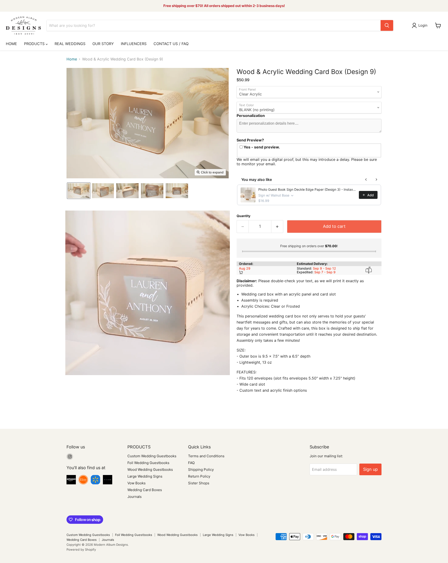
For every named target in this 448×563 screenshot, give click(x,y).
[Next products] (376, 179)
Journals (134, 496)
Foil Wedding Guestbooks (148, 463)
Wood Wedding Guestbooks (150, 469)
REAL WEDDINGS (70, 43)
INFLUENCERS (134, 43)
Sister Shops (198, 483)
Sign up (370, 469)
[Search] (387, 25)
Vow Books (136, 483)
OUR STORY (103, 43)
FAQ (191, 463)
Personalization (251, 115)
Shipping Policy (201, 469)
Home (71, 59)
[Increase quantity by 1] (277, 226)
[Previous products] (366, 179)
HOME (11, 43)
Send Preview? (250, 140)
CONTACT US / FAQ (171, 43)
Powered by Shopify (81, 549)
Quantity (243, 216)
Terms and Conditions (206, 456)
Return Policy (199, 476)
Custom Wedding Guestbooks (151, 456)
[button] (420, 25)
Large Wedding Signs (144, 476)
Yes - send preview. (261, 147)
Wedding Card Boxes (144, 490)
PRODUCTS (35, 43)
